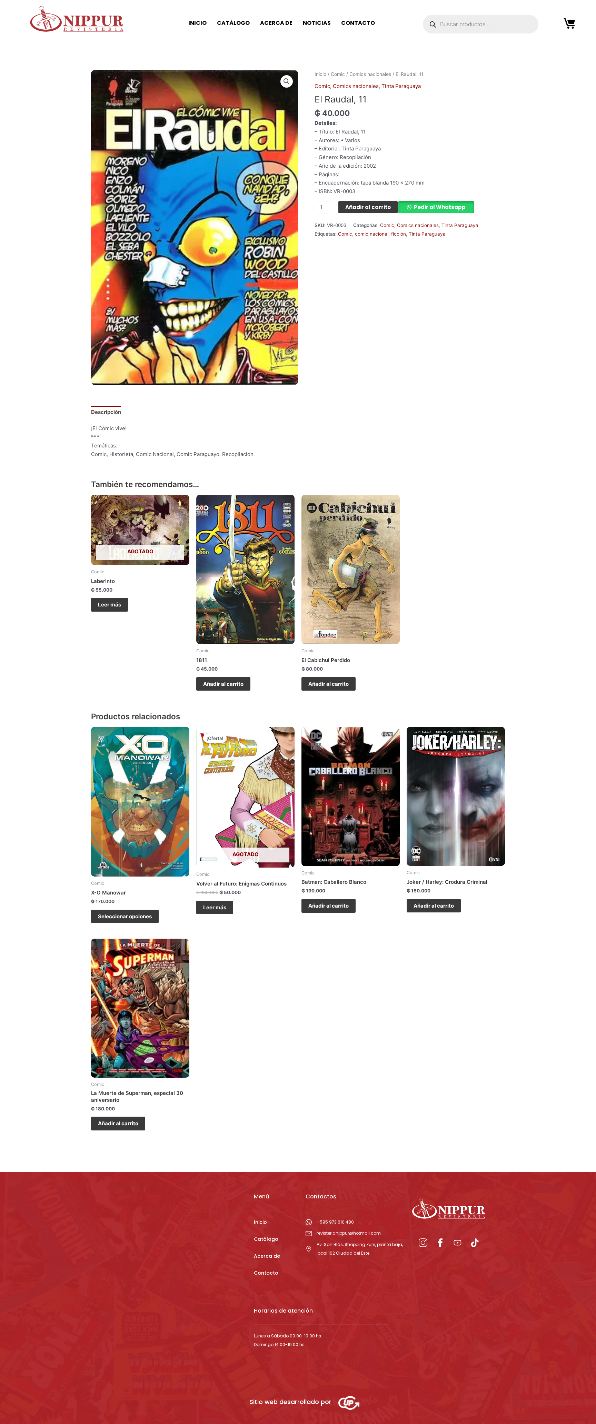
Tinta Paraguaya (401, 86)
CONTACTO (358, 23)
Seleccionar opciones (125, 916)
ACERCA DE (276, 23)
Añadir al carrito (368, 207)
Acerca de (267, 1256)
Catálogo (266, 1239)
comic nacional (371, 234)
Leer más (109, 604)
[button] (286, 81)
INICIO (197, 23)
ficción (398, 234)
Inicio (320, 74)
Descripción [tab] (106, 412)
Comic (338, 74)
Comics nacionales (370, 74)
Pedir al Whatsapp (440, 207)
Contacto (266, 1272)
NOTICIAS (317, 23)
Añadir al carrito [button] (223, 684)
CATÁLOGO (233, 23)
